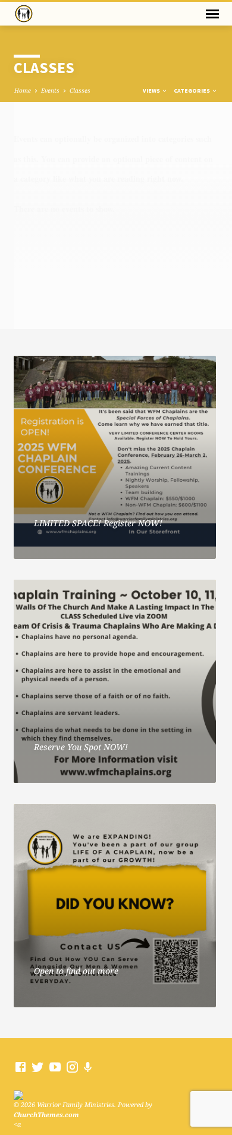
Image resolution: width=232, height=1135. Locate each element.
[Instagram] (72, 1066)
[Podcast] (88, 1067)
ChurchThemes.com (46, 1114)
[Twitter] (38, 1066)
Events (50, 90)
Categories (192, 90)
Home (22, 90)
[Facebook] (20, 1066)
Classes (80, 90)
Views (152, 90)
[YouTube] (55, 1066)
